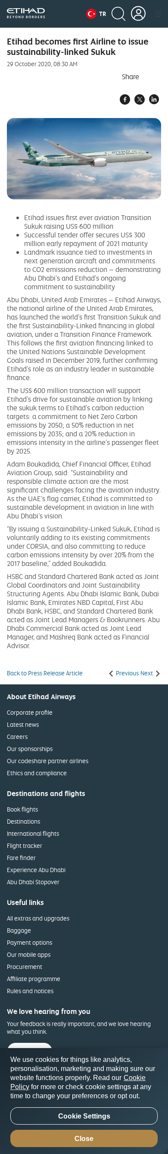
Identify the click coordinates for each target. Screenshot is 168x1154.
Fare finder (21, 858)
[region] (84, 1101)
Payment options (29, 942)
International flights (33, 833)
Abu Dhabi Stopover (33, 882)
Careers (17, 736)
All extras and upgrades (38, 918)
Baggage (19, 930)
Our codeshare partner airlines (47, 761)
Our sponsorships (30, 749)
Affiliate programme (33, 979)
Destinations (23, 821)
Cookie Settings (84, 1116)
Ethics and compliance (37, 773)
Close (84, 1138)
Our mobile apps (28, 954)
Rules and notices (30, 991)
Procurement (24, 966)
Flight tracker (24, 845)
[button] (96, 14)
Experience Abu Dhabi (36, 870)
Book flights (22, 809)
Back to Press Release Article (45, 673)
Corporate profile (30, 712)
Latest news (23, 724)
